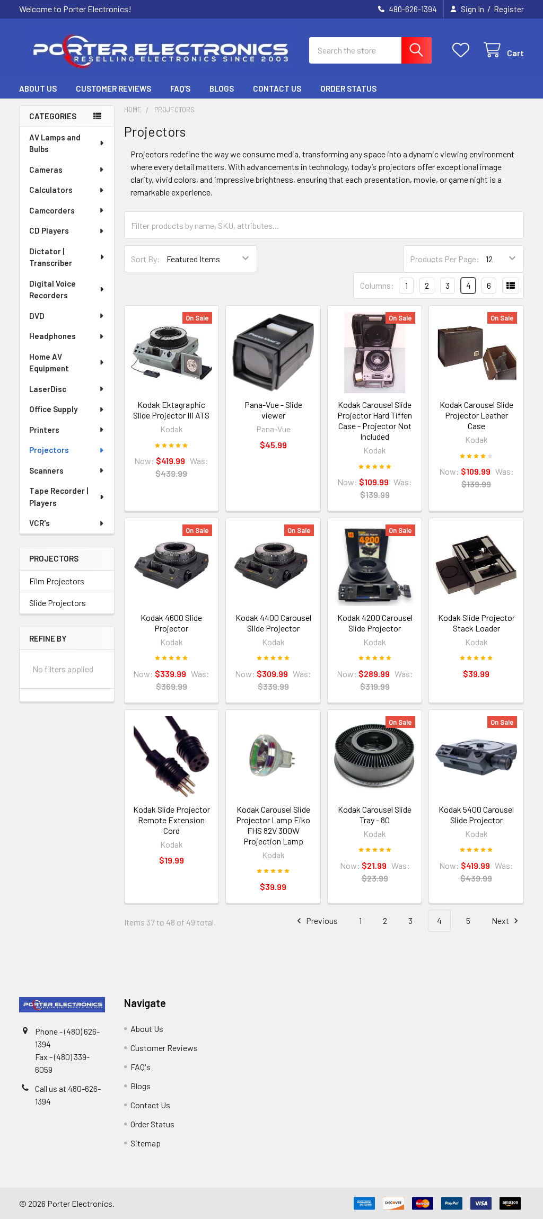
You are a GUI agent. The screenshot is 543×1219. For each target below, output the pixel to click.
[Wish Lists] (463, 50)
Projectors (49, 450)
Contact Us (277, 88)
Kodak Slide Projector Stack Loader (476, 622)
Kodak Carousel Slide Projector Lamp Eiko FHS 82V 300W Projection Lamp (273, 825)
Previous (321, 920)
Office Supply (53, 409)
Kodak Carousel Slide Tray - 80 (374, 814)
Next (501, 920)
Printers (44, 429)
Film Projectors (56, 581)
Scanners (46, 470)
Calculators (51, 189)
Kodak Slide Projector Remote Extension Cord (171, 819)
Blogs (221, 88)
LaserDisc (47, 389)
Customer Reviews (113, 88)
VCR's (39, 523)
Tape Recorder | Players (58, 497)
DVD (37, 316)
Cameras (46, 169)
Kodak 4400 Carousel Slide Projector (273, 622)
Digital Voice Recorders (52, 289)
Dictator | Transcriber (50, 257)
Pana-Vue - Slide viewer (273, 409)
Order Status (348, 88)
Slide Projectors (57, 603)
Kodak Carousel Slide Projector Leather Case (476, 415)
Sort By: (145, 259)
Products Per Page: (444, 259)
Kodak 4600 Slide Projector (171, 622)
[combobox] (370, 50)
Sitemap (145, 1143)
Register (509, 9)
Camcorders (52, 210)
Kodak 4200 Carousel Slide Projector (375, 622)
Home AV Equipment (49, 362)
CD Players (49, 230)
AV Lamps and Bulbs (55, 143)
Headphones (52, 336)
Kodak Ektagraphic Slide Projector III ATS (171, 409)
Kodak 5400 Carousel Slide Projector (476, 814)
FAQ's (180, 88)
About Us (38, 88)
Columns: (377, 285)
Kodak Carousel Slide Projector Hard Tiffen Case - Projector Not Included (374, 420)
